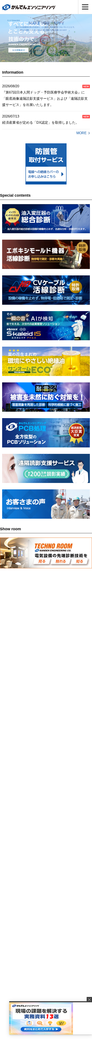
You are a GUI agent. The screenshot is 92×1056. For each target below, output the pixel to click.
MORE (81, 133)
